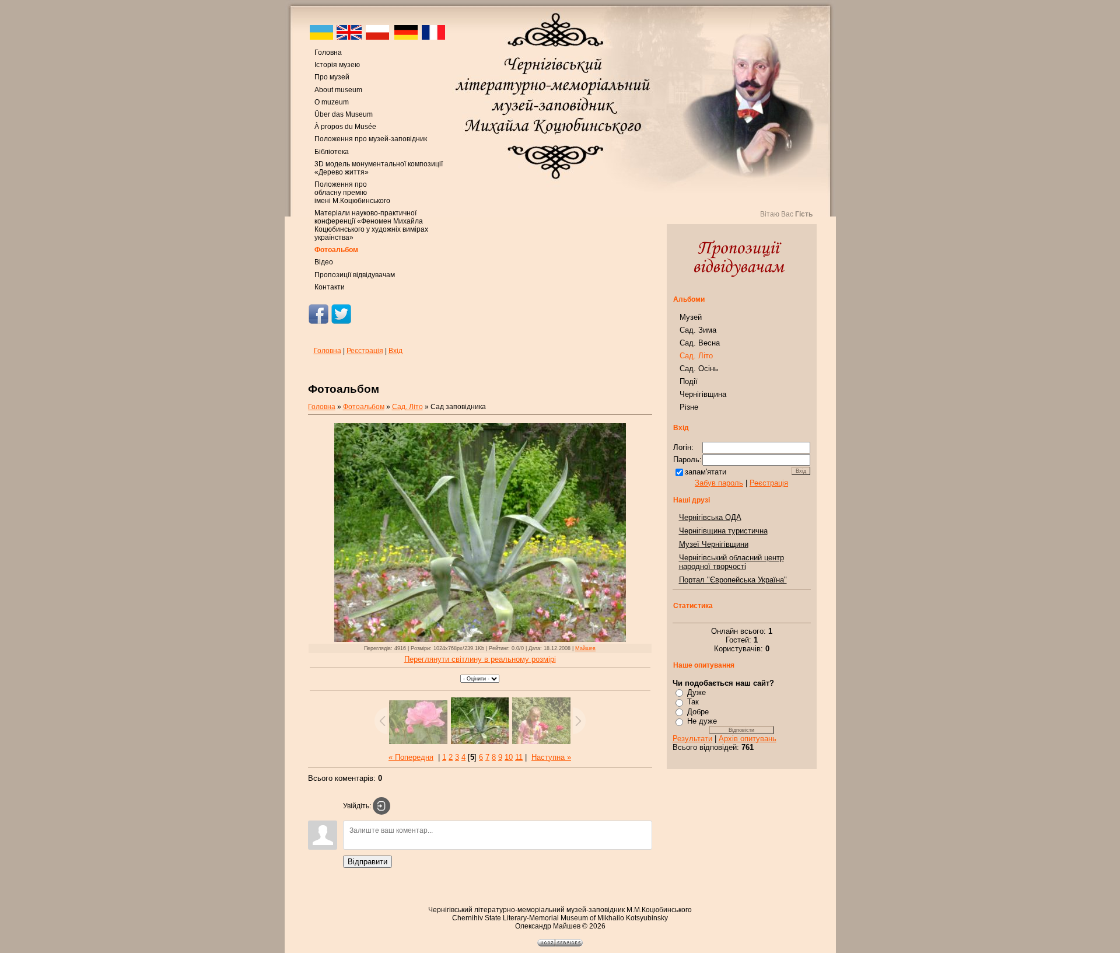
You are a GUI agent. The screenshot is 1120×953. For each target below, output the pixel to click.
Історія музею (337, 65)
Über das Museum (343, 114)
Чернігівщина (703, 394)
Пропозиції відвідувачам (354, 275)
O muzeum (331, 102)
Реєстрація (364, 351)
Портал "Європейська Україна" (733, 579)
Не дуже (702, 721)
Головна (328, 52)
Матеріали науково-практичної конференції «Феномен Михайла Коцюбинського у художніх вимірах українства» (371, 225)
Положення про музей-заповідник (370, 139)
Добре (698, 711)
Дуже (696, 692)
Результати (692, 738)
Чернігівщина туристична (723, 530)
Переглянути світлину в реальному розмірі (480, 659)
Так (693, 701)
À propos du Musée (345, 127)
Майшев (585, 648)
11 (519, 757)
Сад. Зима (698, 330)
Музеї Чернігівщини (713, 544)
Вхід (395, 351)
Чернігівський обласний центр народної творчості (731, 562)
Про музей (331, 77)
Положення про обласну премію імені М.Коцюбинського (352, 192)
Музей (691, 317)
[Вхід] (381, 806)
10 (509, 757)
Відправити (367, 861)
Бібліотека (331, 152)
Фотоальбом (336, 250)
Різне (689, 407)
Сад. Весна (700, 342)
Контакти (329, 287)
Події (689, 381)
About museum (338, 90)
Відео (323, 262)
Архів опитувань (747, 738)
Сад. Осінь (699, 368)
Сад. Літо (407, 407)
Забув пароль (719, 483)
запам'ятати (705, 471)
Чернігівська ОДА (710, 517)
